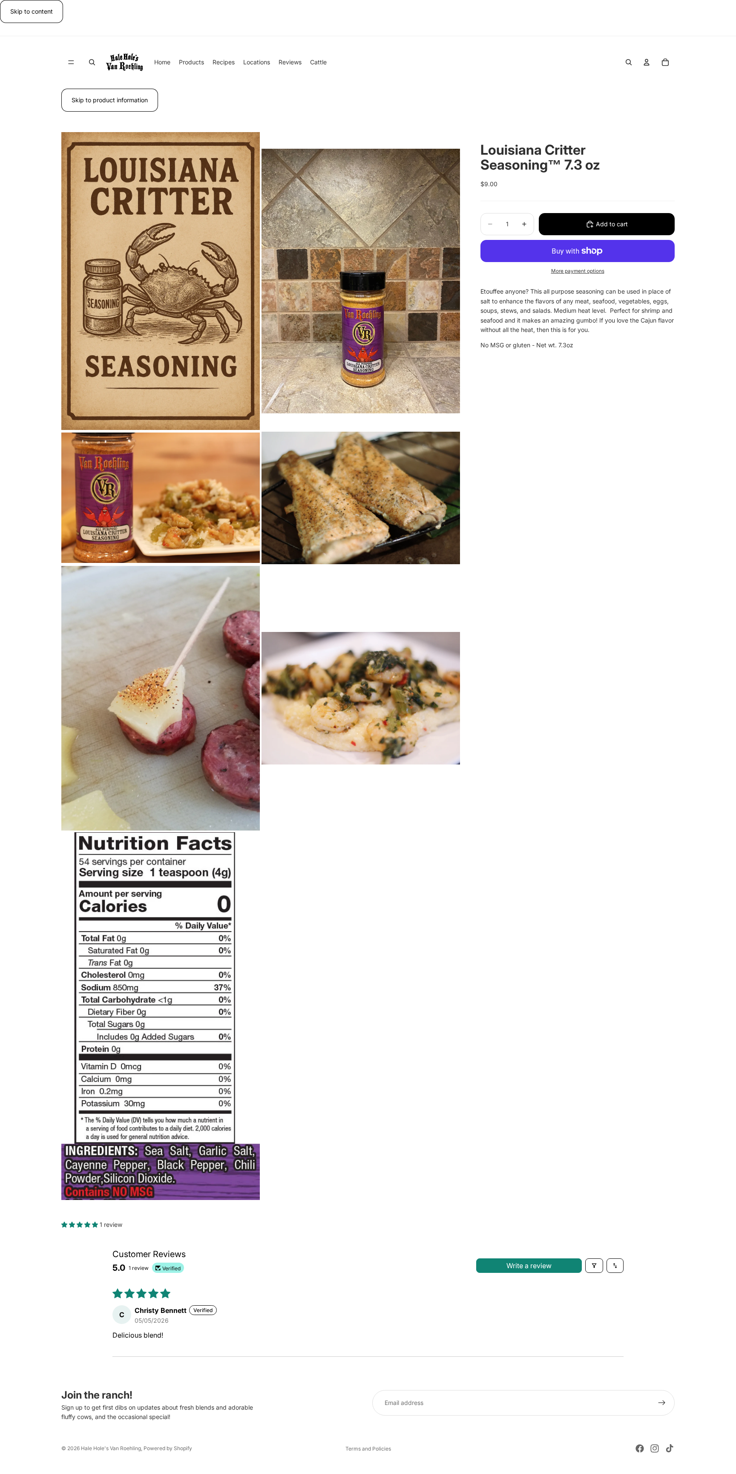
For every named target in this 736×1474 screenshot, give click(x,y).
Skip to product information (110, 100)
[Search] (92, 62)
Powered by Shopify (168, 1448)
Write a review (529, 1265)
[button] (80, 1224)
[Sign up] (662, 1403)
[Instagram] (655, 1448)
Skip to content (31, 11)
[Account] (646, 62)
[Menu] (71, 62)
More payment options (577, 271)
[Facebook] (640, 1448)
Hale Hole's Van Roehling (111, 1448)
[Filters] (594, 1265)
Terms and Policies (368, 1448)
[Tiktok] (669, 1448)
